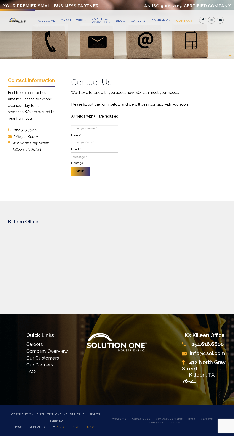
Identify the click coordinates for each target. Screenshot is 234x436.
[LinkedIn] (220, 20)
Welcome (46, 20)
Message (78, 163)
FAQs (31, 371)
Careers (138, 20)
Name (76, 135)
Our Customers (42, 358)
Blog (120, 20)
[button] (230, 55)
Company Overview (47, 351)
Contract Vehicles (100, 20)
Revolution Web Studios (76, 427)
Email (76, 149)
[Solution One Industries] (17, 20)
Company (159, 20)
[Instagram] (211, 20)
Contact (184, 20)
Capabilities (72, 20)
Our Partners (39, 365)
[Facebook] (203, 20)
